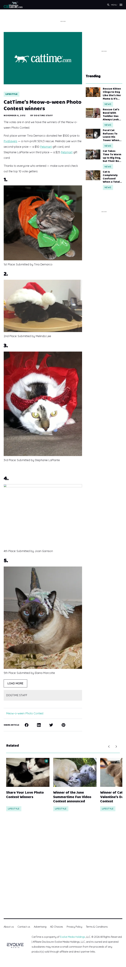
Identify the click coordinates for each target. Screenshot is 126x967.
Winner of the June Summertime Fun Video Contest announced (72, 797)
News (108, 104)
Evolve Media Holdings (72, 936)
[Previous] (108, 746)
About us (9, 926)
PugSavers (10, 141)
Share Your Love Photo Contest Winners (25, 795)
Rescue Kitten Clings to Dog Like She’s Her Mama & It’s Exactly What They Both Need (112, 93)
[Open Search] (108, 5)
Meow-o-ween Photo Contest (24, 713)
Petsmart (46, 146)
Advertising (40, 926)
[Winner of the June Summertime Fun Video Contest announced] (74, 772)
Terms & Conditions (97, 926)
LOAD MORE (15, 683)
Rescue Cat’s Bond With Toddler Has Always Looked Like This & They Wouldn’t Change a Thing (112, 114)
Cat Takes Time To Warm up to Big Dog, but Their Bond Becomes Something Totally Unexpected (112, 156)
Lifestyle (12, 94)
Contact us (24, 926)
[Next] (116, 746)
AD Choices (56, 926)
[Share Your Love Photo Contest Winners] (27, 772)
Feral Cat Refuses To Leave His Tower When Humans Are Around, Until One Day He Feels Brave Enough (111, 135)
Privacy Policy (74, 926)
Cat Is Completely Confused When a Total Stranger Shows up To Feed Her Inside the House (111, 177)
